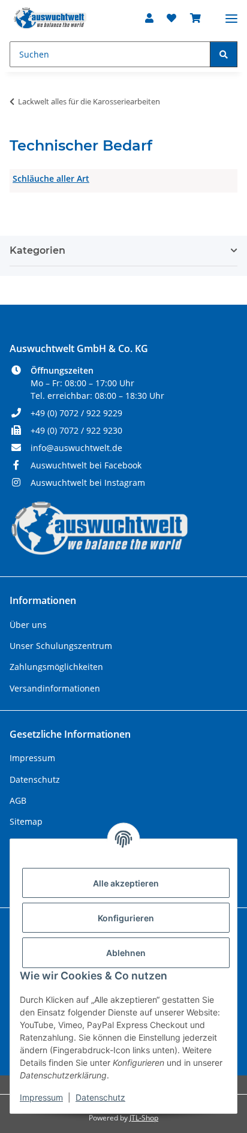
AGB (18, 800)
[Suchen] (223, 54)
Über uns (28, 624)
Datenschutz (100, 1097)
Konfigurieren (126, 918)
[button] (149, 18)
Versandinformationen (55, 688)
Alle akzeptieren (126, 883)
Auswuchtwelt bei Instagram (88, 482)
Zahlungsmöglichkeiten (56, 666)
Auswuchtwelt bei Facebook (86, 465)
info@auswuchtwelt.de (76, 447)
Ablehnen (126, 953)
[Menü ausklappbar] (231, 13)
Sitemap (26, 821)
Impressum (41, 1097)
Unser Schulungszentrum (61, 645)
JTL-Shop (143, 1118)
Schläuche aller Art (51, 178)
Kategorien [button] (37, 250)
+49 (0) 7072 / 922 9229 (76, 413)
